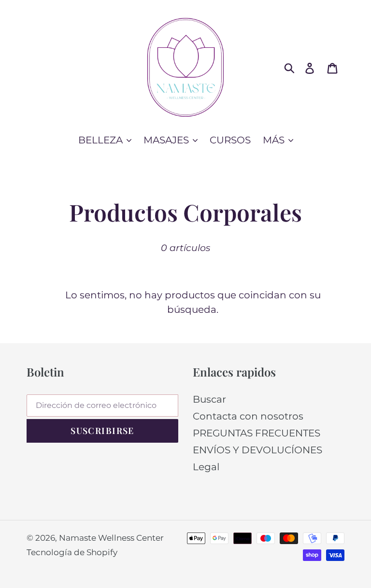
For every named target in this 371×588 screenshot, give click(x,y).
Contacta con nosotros (248, 416)
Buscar (209, 399)
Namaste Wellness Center (111, 538)
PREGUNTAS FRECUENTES (256, 433)
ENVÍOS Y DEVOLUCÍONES (257, 450)
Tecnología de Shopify (72, 552)
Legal (206, 467)
